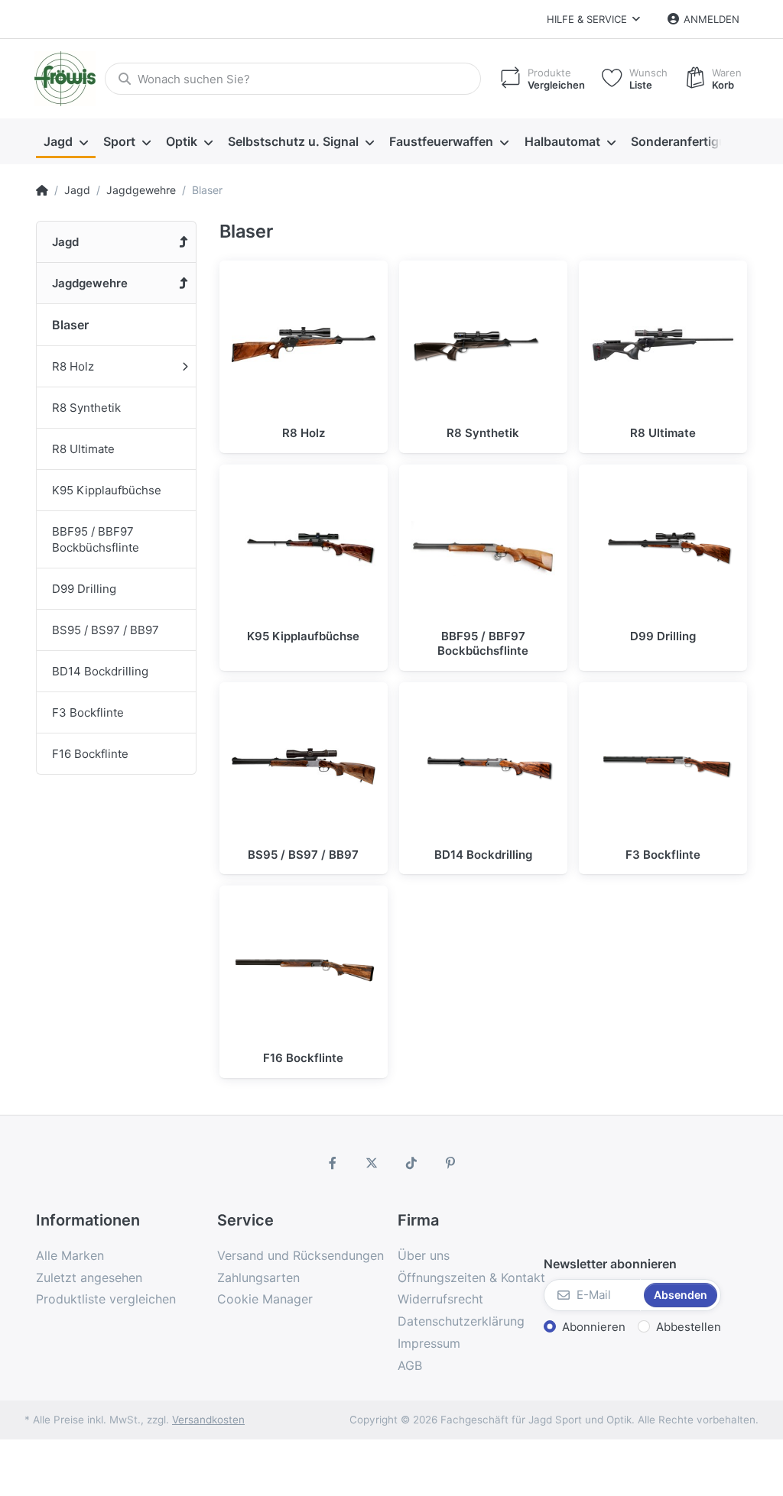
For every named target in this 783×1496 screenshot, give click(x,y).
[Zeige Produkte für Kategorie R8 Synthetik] (483, 344)
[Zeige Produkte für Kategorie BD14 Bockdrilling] (483, 766)
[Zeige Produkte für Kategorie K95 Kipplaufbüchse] (303, 548)
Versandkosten (208, 1419)
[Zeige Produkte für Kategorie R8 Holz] (303, 344)
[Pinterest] (451, 1163)
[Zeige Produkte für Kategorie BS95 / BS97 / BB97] (303, 766)
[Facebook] (332, 1163)
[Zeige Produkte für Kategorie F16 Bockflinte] (303, 969)
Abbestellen (688, 1327)
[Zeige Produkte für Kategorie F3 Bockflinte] (663, 766)
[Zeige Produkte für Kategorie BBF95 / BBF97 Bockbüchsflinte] (483, 548)
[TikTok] (411, 1163)
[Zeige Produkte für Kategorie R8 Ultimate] (663, 344)
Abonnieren (593, 1327)
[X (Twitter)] (371, 1163)
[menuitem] (66, 142)
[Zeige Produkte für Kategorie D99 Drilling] (663, 548)
